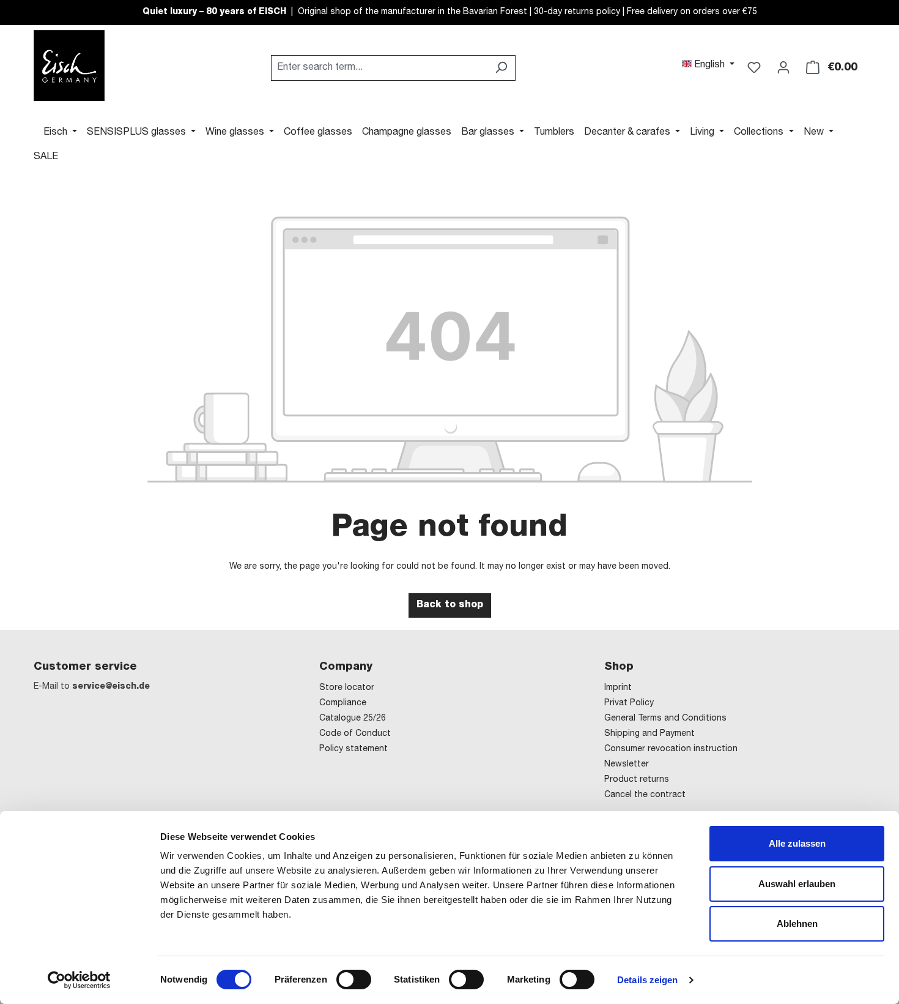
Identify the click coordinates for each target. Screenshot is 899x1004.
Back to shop (449, 605)
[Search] (501, 68)
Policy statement (353, 749)
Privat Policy (629, 703)
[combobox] (379, 68)
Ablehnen (797, 923)
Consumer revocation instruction (671, 749)
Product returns (636, 780)
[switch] (353, 979)
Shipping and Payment (649, 734)
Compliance (342, 703)
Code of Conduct (355, 734)
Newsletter (626, 764)
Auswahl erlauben (796, 883)
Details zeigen (647, 980)
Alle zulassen (797, 843)
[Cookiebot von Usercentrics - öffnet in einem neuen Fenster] (79, 980)
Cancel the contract (645, 795)
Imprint (618, 688)
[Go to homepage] (69, 65)
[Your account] (783, 68)
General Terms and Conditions (665, 718)
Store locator (346, 688)
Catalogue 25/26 (352, 718)
